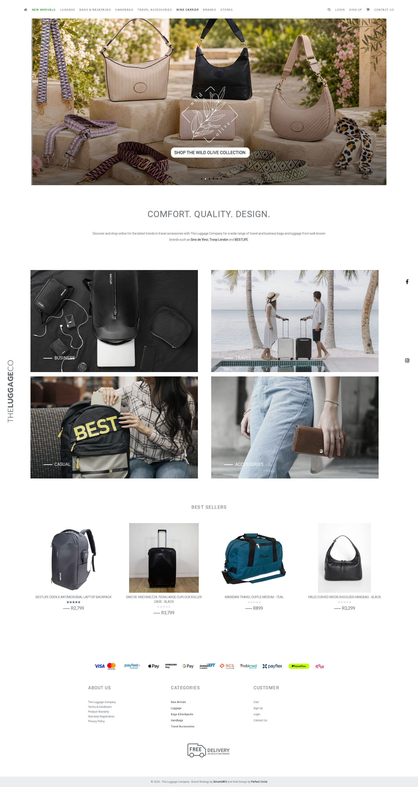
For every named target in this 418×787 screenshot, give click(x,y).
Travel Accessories (155, 9)
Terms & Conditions (100, 706)
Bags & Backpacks (95, 9)
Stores (227, 9)
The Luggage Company (102, 702)
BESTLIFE (241, 239)
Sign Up (355, 9)
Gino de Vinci (199, 239)
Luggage (67, 9)
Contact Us (384, 9)
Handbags (124, 9)
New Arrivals (44, 9)
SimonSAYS (220, 781)
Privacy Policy (96, 721)
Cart (256, 702)
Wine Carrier (187, 9)
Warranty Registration (101, 716)
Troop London (218, 239)
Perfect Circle (259, 781)
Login (340, 9)
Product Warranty (98, 711)
